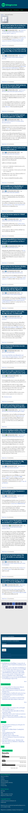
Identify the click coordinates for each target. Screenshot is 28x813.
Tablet (13, 272)
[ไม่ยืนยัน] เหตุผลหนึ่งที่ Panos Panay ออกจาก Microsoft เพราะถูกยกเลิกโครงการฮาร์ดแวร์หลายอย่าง (13, 241)
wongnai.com (20, 809)
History (7, 776)
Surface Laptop (15, 31)
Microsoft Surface (7, 31)
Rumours (9, 122)
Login (21, 10)
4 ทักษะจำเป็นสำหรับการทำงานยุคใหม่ (10, 715)
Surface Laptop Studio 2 (19, 204)
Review (8, 528)
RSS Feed (3, 791)
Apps (2, 792)
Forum (7, 10)
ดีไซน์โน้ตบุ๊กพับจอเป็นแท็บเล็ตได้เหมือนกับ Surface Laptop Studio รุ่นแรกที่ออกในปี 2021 (14, 300)
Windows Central (8, 397)
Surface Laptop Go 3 (7, 204)
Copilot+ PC (13, 33)
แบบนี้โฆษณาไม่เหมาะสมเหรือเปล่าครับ (10, 735)
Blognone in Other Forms (6, 795)
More (25, 681)
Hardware (17, 192)
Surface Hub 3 (22, 278)
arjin (5, 30)
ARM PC (8, 33)
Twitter (2, 794)
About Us (3, 776)
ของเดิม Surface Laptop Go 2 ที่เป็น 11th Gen (13, 327)
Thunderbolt (14, 497)
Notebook (21, 31)
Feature (3, 10)
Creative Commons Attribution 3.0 (8, 800)
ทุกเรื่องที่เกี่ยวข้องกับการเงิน (8, 734)
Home (2, 14)
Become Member (4, 781)
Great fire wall (5, 727)
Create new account (6, 653)
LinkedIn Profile (6, 807)
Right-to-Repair (20, 411)
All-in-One (20, 586)
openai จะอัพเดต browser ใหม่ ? (9, 732)
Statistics (3, 779)
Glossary (11, 782)
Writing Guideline (4, 782)
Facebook (6, 794)
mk (4, 55)
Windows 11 (21, 91)
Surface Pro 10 (13, 121)
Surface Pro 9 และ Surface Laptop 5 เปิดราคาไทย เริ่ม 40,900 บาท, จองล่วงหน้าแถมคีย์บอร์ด (13, 557)
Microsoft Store (5, 411)
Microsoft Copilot (14, 91)
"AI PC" (7, 128)
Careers (2, 778)
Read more (4, 45)
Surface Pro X (9, 476)
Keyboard (21, 436)
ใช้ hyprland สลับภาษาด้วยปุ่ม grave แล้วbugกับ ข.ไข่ (13, 724)
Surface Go (4, 272)
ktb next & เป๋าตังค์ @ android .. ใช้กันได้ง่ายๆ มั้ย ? (13, 740)
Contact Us (3, 784)
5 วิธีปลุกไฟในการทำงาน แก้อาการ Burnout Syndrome (13, 714)
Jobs (11, 10)
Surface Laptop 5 (7, 569)
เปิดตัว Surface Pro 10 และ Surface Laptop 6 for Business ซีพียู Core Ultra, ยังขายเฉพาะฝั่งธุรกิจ (14, 51)
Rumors (16, 247)
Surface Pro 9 (22, 567)
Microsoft (4, 33)
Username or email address (8, 636)
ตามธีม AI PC (7, 106)
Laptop (20, 220)
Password (4, 643)
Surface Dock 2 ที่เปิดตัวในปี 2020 (18, 503)
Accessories (4, 436)
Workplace (16, 10)
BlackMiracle (6, 525)
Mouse (17, 436)
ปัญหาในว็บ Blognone (6, 726)
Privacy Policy (4, 785)
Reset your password (6, 656)
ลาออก (23, 250)
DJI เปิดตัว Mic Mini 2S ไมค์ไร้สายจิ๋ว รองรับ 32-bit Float (13, 693)
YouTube (11, 794)
